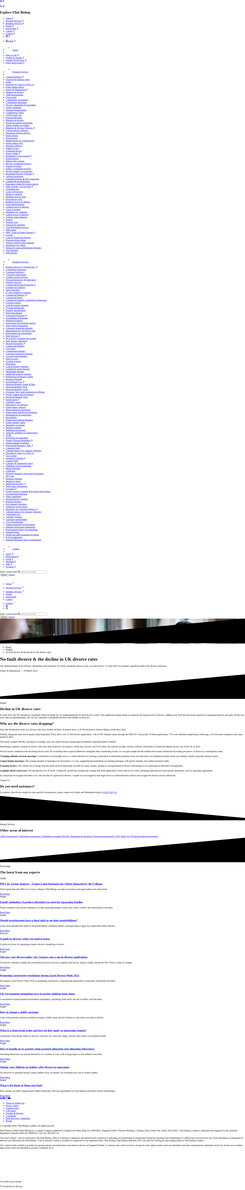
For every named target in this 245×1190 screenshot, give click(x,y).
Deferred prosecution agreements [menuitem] (20, 527)
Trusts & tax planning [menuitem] (15, 225)
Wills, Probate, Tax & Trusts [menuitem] (18, 186)
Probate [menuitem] (9, 220)
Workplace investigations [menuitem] (17, 438)
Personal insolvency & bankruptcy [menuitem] (21, 280)
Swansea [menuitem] (10, 567)
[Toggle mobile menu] (1, 1)
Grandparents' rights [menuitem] (15, 112)
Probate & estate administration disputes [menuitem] (23, 248)
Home (8, 647)
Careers (9, 599)
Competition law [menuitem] (13, 514)
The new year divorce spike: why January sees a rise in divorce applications (43, 957)
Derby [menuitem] (9, 554)
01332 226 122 (110, 792)
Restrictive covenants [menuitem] (15, 425)
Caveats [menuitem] (9, 235)
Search (12, 575)
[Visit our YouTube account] (9, 1098)
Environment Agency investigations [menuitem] (22, 529)
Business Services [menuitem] (14, 23)
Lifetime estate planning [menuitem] (16, 217)
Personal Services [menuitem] (14, 21)
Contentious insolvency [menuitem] (16, 269)
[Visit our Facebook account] (4, 1098)
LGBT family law (122, 836)
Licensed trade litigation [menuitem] (16, 356)
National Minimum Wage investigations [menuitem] (23, 540)
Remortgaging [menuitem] (12, 158)
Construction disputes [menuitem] (15, 351)
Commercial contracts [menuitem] (15, 287)
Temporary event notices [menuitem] (17, 507)
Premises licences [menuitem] (13, 501)
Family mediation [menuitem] (13, 107)
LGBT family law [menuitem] (14, 115)
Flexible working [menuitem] (13, 428)
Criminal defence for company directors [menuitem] (23, 450)
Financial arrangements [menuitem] (16, 110)
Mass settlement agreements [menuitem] (18, 410)
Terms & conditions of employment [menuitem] (21, 433)
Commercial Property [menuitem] (15, 295)
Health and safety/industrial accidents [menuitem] (22, 535)
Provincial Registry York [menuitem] (17, 397)
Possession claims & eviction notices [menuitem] (22, 184)
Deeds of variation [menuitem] (14, 194)
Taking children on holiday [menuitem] (18, 125)
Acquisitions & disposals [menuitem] (17, 318)
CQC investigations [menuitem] (14, 522)
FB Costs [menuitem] (10, 476)
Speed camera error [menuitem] (14, 143)
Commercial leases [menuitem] (14, 297)
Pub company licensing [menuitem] (16, 504)
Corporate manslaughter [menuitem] (16, 519)
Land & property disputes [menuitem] (17, 305)
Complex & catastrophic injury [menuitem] (19, 463)
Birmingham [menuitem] (11, 556)
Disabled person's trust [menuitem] (16, 197)
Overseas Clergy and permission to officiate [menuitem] (25, 392)
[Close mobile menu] (3, 1)
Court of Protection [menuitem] (14, 192)
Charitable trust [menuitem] (12, 189)
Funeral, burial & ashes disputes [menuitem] (20, 243)
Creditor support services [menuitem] (17, 277)
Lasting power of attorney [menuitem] (17, 214)
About (8, 584)
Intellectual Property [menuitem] (15, 484)
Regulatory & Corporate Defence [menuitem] (21, 509)
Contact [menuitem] (9, 33)
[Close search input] (4, 6)
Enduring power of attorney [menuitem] (18, 202)
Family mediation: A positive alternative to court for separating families (41, 902)
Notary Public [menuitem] (12, 153)
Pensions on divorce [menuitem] (15, 120)
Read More (5, 894)
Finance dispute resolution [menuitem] (17, 443)
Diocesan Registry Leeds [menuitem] (17, 389)
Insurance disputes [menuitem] (14, 379)
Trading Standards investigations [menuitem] (20, 524)
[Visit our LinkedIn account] (1, 1098)
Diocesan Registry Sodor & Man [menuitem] (20, 384)
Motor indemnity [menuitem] (13, 468)
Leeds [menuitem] (9, 559)
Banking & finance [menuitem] (14, 320)
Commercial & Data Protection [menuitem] (20, 285)
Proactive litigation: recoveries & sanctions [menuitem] (25, 473)
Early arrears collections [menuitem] (16, 341)
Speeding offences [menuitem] (14, 146)
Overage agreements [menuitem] (15, 308)
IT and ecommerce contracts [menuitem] (18, 292)
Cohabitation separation (51, 836)
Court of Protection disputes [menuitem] (18, 237)
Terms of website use (15, 1103)
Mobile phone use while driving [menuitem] (20, 141)
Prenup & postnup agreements (144, 836)
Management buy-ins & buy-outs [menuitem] (20, 331)
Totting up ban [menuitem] (12, 148)
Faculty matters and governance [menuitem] (20, 394)
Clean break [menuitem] (11, 97)
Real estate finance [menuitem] (14, 313)
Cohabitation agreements (29, 836)
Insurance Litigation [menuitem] (15, 458)
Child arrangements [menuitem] (14, 95)
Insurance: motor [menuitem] (13, 481)
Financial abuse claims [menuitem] (16, 240)
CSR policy (11, 1111)
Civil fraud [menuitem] (10, 348)
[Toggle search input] (1, 6)
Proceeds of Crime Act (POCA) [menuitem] (20, 84)
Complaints (11, 1116)
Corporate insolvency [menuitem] (15, 272)
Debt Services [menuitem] (12, 336)
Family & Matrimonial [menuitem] (16, 90)
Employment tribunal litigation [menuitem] (19, 420)
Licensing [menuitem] (10, 489)
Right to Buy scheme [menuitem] (15, 161)
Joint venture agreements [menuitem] (17, 326)
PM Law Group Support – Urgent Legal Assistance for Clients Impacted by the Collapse (51, 883)
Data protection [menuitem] (12, 290)
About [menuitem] (9, 18)
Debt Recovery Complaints (18, 1118)
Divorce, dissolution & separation (77, 836)
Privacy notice (12, 1105)
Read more (5, 949)
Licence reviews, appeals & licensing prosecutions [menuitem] (28, 491)
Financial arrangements (103, 836)
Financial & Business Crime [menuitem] (18, 445)
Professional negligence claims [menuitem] (19, 377)
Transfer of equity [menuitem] (14, 166)
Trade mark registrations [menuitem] (16, 486)
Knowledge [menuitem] (11, 28)
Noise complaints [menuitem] (13, 496)
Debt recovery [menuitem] (12, 359)
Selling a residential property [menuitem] (18, 169)
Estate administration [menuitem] (15, 204)
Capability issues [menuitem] (13, 402)
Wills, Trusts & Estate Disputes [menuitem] (20, 232)
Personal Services (13, 588)
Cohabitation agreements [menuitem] (17, 100)
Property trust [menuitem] (12, 222)
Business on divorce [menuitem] (15, 92)
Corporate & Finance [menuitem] (15, 315)
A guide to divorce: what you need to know (25, 938)
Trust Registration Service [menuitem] (17, 227)
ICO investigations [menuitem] (14, 537)
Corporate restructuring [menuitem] (16, 275)
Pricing (9, 1121)
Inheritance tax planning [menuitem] (16, 212)
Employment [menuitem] (12, 399)
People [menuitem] (9, 26)
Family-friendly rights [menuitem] (15, 422)
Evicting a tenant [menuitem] (13, 303)
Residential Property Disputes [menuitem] (19, 174)
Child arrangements (9, 836)
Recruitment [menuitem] (11, 417)
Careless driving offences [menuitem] (17, 130)
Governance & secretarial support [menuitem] (21, 323)
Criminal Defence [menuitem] (14, 77)
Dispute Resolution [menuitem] (14, 343)
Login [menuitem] (11, 41)
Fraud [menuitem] (8, 82)
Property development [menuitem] (15, 310)
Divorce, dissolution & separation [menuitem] (21, 105)
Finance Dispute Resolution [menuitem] (18, 440)
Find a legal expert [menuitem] (14, 63)
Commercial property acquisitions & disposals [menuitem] (26, 300)
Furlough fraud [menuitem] (12, 532)
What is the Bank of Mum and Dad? (21, 1085)
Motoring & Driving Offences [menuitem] (19, 128)
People (9, 594)
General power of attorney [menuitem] (17, 207)
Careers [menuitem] (9, 31)
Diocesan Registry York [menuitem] (16, 387)
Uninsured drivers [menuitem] (14, 151)
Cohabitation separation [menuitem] (16, 102)
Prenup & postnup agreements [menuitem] (19, 123)
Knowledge (11, 597)
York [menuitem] (8, 564)
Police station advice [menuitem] (15, 87)
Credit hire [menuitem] (10, 471)
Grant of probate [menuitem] (13, 209)
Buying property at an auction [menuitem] (19, 171)
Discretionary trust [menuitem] (14, 199)
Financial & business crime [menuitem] (18, 79)
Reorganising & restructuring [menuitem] (19, 333)
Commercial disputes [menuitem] (15, 346)
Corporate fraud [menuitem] (13, 448)
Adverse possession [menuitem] (14, 176)
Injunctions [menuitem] (11, 364)
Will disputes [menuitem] (11, 253)
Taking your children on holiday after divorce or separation (34, 1067)
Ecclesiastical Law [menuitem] (14, 382)
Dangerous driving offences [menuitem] (18, 133)
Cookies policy (12, 1108)
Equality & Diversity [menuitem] (15, 60)
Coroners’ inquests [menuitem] (14, 517)
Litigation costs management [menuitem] (18, 466)
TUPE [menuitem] (8, 435)
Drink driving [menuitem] (12, 135)
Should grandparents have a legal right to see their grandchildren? (38, 920)
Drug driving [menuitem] (11, 138)
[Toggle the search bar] (7, 608)
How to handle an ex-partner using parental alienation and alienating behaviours (47, 1048)
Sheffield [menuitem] (10, 562)
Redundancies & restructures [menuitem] (18, 415)
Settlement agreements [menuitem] (16, 430)
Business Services (14, 592)
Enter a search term (8, 572)
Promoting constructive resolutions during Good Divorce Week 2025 (39, 975)
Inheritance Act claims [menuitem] (16, 245)
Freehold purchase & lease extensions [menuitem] (22, 179)
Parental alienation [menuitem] (14, 118)
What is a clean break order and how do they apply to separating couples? (43, 1030)
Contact (9, 603)
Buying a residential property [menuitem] (19, 163)
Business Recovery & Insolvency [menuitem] (21, 267)
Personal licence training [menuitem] (17, 499)
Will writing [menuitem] (11, 230)
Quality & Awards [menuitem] (14, 58)
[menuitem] (8, 36)
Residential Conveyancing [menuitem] (18, 156)
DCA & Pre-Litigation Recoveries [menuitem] (21, 338)
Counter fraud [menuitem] (12, 461)
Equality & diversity (15, 1113)
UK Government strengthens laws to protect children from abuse (37, 993)
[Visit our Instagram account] (6, 1098)
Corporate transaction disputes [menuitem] (19, 328)
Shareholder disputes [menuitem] (15, 371)
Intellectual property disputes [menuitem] (18, 374)
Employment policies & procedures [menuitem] (21, 412)
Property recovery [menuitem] (14, 282)
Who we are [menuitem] (11, 55)
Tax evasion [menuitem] (11, 456)
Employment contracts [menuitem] (16, 407)
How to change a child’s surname (19, 1012)
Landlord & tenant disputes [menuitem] (18, 181)
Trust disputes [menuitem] (12, 250)
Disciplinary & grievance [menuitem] (17, 405)
